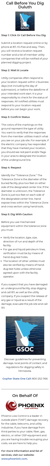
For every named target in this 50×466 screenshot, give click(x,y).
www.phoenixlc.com (14, 458)
